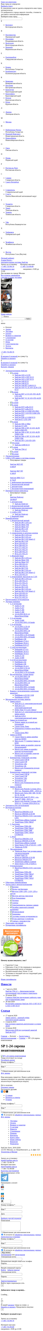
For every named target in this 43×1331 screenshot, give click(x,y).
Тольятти (9, 204)
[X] (7, 1092)
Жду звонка (5, 1073)
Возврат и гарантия (13, 336)
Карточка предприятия (10, 1171)
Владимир (10, 39)
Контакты (9, 348)
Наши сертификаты (8, 979)
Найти (28, 319)
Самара (8, 178)
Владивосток (11, 35)
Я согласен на (22, 1115)
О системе (10, 340)
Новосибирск (11, 138)
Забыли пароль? (13, 1270)
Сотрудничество (12, 344)
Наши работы (15, 1140)
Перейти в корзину (8, 358)
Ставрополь (10, 190)
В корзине (9, 356)
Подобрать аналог (8, 1060)
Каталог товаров (7, 367)
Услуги (8, 346)
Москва (8, 122)
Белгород (9, 25)
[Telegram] (4, 1181)
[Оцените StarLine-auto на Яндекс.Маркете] (21, 1156)
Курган (8, 98)
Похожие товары (7, 1087)
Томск (8, 208)
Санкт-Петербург (12, 182)
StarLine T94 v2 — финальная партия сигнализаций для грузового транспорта (21, 992)
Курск (8, 102)
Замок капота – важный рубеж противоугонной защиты (17, 1019)
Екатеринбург (11, 57)
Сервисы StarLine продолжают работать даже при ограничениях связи (23, 998)
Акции (8, 329)
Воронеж (9, 47)
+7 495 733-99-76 (7, 352)
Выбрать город (7, 6)
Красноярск (10, 94)
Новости (6, 984)
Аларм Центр (14, 261)
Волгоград (10, 43)
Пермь (8, 158)
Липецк (9, 112)
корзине (11, 1305)
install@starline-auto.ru (9, 1160)
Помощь (13, 1133)
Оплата (8, 333)
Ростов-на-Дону (12, 168)
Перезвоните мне (7, 269)
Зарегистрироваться (9, 1281)
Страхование (11, 338)
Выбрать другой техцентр (11, 1218)
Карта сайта (14, 1137)
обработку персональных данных (28, 1115)
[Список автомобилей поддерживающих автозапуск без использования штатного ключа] (12, 956)
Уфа (7, 222)
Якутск (8, 252)
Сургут (8, 194)
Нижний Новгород (13, 134)
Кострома (9, 85)
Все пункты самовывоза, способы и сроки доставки (11, 276)
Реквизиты (14, 1144)
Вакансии (14, 1142)
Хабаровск (10, 232)
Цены (8, 342)
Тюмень (9, 212)
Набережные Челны (13, 130)
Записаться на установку (10, 1237)
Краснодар (10, 90)
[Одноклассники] (4, 1092)
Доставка (9, 331)
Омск (8, 148)
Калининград (11, 71)
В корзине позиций (9, 363)
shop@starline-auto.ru (9, 1167)
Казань (8, 67)
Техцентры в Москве (9, 1152)
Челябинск (10, 242)
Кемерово (9, 81)
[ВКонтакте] (2, 1092)
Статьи (5, 1010)
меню (3, 323)
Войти (3, 1270)
